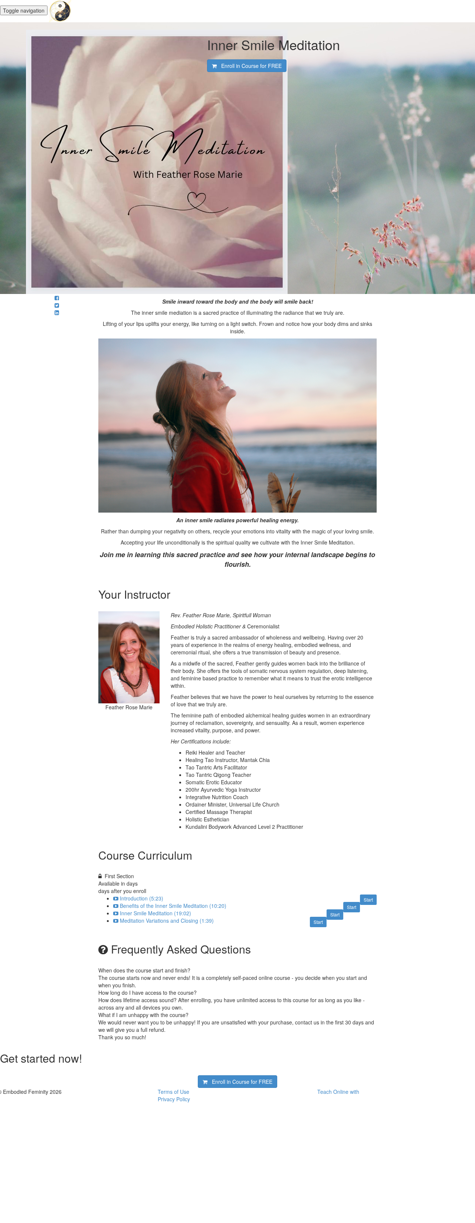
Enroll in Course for (249, 65)
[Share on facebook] (57, 297)
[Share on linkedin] (57, 312)
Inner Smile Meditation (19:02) (155, 913)
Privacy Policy (174, 1099)
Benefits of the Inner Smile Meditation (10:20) (173, 905)
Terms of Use (173, 1091)
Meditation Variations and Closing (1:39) (167, 920)
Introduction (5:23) (141, 898)
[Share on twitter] (57, 305)
